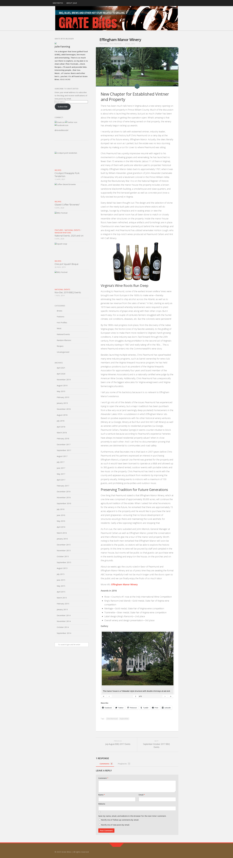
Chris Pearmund (112, 719)
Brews (59, 310)
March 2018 (62, 432)
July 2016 (60, 509)
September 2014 (64, 633)
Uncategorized (63, 352)
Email (142, 795)
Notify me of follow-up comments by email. (120, 820)
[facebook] (172, 851)
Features (104, 44)
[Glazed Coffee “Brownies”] (72, 191)
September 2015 (64, 562)
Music (59, 328)
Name (101, 795)
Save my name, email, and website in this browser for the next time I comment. (132, 816)
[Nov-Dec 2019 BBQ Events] (72, 279)
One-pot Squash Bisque (66, 264)
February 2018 (63, 438)
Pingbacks (124, 763)
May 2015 (61, 586)
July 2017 (60, 462)
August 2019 (62, 385)
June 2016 (61, 515)
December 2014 (64, 615)
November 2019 (64, 379)
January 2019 (62, 403)
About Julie (71, 3)
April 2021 (61, 368)
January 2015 (62, 609)
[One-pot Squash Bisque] (72, 251)
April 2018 (61, 426)
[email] (176, 851)
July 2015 (60, 574)
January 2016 (62, 538)
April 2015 (61, 591)
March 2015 (62, 597)
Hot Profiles (115, 44)
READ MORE (65, 79)
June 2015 (61, 580)
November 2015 (64, 550)
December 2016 (64, 491)
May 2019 (61, 391)
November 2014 (64, 621)
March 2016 (62, 533)
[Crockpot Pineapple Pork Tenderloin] (72, 160)
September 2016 (64, 503)
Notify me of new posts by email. (115, 825)
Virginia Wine (124, 719)
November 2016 (64, 497)
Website (101, 804)
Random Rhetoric (63, 232)
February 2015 (63, 603)
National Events (72, 230)
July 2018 (60, 421)
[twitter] (168, 851)
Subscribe (62, 106)
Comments (106, 763)
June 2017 (61, 468)
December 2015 (64, 544)
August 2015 (62, 568)
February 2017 (63, 485)
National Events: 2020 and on (69, 235)
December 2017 (64, 444)
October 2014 (63, 627)
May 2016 (61, 521)
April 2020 (61, 373)
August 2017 (62, 456)
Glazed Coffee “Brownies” (67, 204)
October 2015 (63, 556)
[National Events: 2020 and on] (72, 220)
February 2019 (63, 397)
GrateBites (58, 3)
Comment (103, 778)
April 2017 (61, 479)
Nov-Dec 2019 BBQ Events (68, 292)
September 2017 (64, 450)
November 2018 (64, 409)
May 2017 (61, 474)
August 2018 (62, 415)
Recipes (58, 170)
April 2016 (61, 527)
